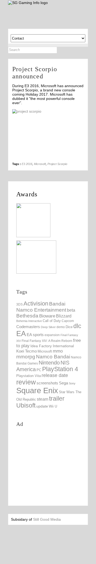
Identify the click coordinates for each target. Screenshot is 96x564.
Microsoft (40, 164)
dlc (77, 326)
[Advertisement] (56, 465)
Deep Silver (48, 327)
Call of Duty (52, 321)
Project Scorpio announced (34, 73)
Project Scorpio (57, 164)
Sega (63, 383)
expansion (52, 335)
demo (61, 327)
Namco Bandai (53, 356)
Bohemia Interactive (29, 321)
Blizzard (63, 315)
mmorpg (25, 356)
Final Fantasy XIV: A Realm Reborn (47, 340)
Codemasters (28, 326)
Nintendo (49, 363)
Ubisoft (25, 405)
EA (21, 334)
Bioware (47, 316)
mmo (58, 351)
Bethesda (27, 316)
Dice (69, 327)
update (42, 406)
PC (39, 370)
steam (42, 399)
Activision (35, 303)
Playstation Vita (28, 376)
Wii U (53, 406)
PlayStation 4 (60, 369)
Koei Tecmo (26, 351)
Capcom (68, 321)
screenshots (47, 383)
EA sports (35, 334)
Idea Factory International (52, 346)
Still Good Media (47, 519)
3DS (19, 304)
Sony (72, 383)
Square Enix (37, 390)
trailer (57, 398)
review (26, 382)
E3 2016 (27, 164)
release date (55, 375)
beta (71, 310)
